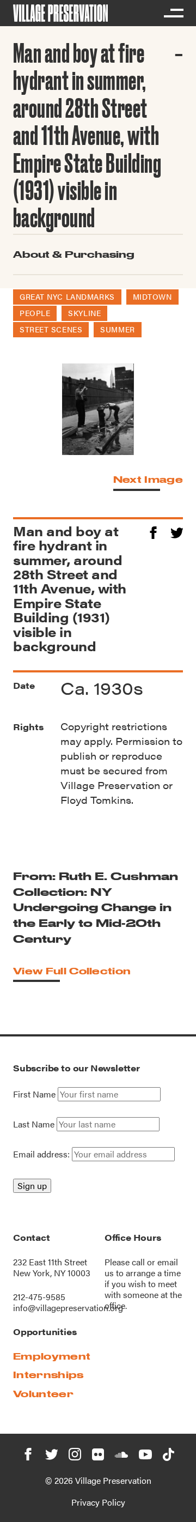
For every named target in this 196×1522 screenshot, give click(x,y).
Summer (117, 329)
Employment (51, 1356)
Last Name (33, 1124)
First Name (34, 1094)
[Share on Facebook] (153, 531)
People (35, 312)
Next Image (148, 479)
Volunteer (43, 1393)
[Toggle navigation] (173, 13)
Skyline (84, 312)
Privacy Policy (98, 1502)
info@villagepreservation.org (68, 1307)
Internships (48, 1374)
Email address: (42, 1154)
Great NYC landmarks (67, 296)
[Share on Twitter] (176, 531)
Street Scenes (51, 329)
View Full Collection (72, 971)
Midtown (152, 296)
